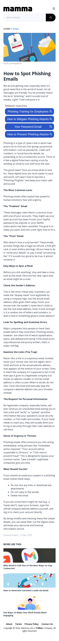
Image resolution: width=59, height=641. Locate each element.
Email (15, 28)
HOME (6, 28)
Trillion (39, 628)
